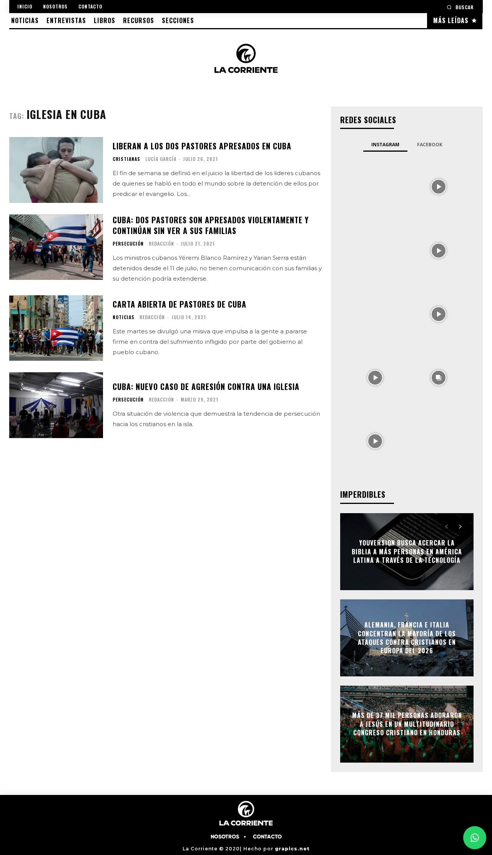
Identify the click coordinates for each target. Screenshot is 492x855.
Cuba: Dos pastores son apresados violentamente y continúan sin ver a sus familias (211, 225)
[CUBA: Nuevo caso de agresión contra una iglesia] (56, 405)
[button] (460, 7)
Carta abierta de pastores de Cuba (179, 304)
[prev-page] (446, 526)
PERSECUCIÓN (128, 243)
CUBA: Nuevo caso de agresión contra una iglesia (206, 386)
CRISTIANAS (126, 159)
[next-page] (460, 526)
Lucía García (160, 159)
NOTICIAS (124, 317)
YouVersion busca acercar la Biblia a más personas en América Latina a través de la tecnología (407, 552)
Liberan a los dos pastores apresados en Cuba (202, 146)
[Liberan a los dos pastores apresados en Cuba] (56, 170)
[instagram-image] (375, 186)
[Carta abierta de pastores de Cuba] (56, 328)
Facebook (429, 144)
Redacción (161, 243)
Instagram (385, 144)
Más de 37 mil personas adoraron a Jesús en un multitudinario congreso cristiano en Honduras (407, 724)
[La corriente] (246, 58)
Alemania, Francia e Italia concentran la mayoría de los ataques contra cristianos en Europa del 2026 (407, 637)
